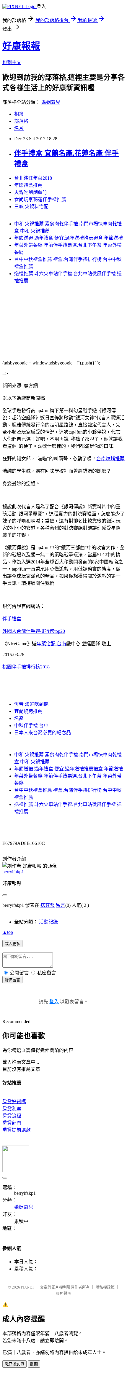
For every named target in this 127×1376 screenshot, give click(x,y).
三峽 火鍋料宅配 (31, 206)
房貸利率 (11, 1108)
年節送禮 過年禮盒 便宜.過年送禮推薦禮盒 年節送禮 (68, 238)
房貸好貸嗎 (14, 1101)
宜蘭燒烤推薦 (28, 711)
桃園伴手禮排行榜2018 (26, 666)
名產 (19, 718)
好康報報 (21, 46)
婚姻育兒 (50, 102)
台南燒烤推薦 (110, 458)
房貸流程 (11, 1115)
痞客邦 (47, 905)
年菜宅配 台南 (51, 643)
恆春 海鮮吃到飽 (31, 704)
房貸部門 (11, 1122)
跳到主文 (11, 62)
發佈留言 (12, 980)
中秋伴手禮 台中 (31, 725)
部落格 (21, 121)
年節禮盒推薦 (28, 185)
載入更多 (12, 944)
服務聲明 (63, 1293)
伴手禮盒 (11, 618)
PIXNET (27, 1287)
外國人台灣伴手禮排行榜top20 (33, 631)
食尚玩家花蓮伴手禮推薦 (40, 199)
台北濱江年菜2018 (33, 178)
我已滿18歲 (14, 1364)
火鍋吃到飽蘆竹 (30, 192)
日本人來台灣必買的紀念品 (42, 732)
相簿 (19, 114)
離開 (34, 1364)
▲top (7, 932)
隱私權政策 (105, 1287)
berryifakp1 (13, 871)
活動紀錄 (48, 921)
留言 (60, 905)
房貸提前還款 (16, 1130)
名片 (19, 128)
